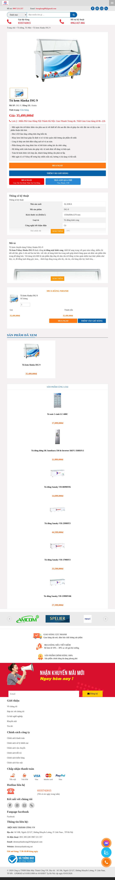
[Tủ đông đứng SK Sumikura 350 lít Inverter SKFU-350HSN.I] (57, 436)
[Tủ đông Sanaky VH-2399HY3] (57, 509)
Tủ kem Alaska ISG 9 (29, 296)
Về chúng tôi (12, 706)
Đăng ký (94, 693)
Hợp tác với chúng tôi (15, 711)
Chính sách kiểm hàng (16, 758)
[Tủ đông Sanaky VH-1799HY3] (57, 545)
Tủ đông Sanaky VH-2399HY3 (57, 523)
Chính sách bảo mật (15, 763)
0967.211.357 (18, 8)
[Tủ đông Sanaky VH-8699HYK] (57, 473)
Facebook (11, 817)
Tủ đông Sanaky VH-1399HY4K (57, 596)
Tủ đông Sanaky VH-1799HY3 (57, 560)
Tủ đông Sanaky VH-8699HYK (57, 487)
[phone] (106, 862)
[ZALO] (106, 852)
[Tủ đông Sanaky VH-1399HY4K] (57, 582)
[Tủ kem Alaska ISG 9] (13, 298)
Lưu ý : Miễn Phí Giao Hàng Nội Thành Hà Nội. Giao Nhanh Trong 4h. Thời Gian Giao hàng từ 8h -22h (58, 121)
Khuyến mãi (12, 721)
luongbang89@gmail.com (45, 8)
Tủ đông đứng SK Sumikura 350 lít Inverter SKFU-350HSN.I (57, 451)
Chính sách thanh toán (16, 738)
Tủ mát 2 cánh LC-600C (57, 414)
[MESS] (106, 843)
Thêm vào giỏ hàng (57, 173)
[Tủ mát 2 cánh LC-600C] (57, 400)
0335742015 (24, 23)
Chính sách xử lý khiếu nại (17, 743)
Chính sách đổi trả (14, 753)
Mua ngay (57, 166)
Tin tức (10, 726)
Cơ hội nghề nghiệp (15, 716)
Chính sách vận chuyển (16, 748)
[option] (57, 60)
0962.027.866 (78, 23)
